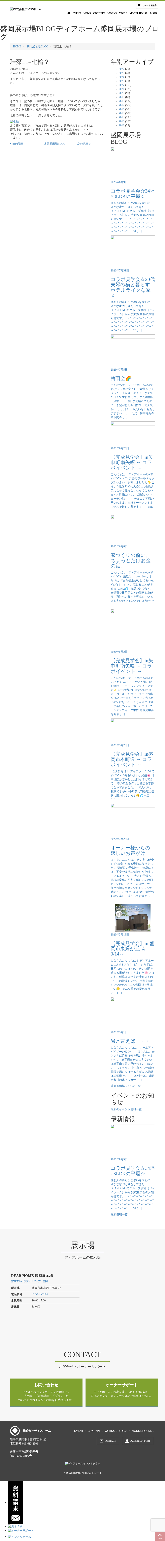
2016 (121, 109)
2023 (121, 81)
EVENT (77, 13)
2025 (121, 72)
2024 (121, 77)
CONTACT (110, 1440)
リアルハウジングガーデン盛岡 (31, 1281)
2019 (121, 97)
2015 (121, 113)
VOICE (123, 13)
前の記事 (17, 143)
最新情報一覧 (119, 1214)
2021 (121, 89)
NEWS (87, 13)
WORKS (112, 13)
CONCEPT (99, 13)
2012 (121, 125)
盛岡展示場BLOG (37, 46)
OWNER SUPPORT (140, 1440)
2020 (121, 93)
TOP (160, 1538)
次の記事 (83, 143)
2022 (121, 85)
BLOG (153, 13)
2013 (121, 121)
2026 (121, 68)
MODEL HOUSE (138, 13)
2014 (121, 117)
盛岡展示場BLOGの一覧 (126, 1085)
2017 (121, 105)
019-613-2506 (40, 1294)
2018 (121, 101)
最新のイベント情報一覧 (126, 1109)
